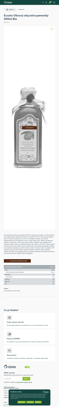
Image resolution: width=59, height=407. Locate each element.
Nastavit (38, 402)
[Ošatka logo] (8, 2)
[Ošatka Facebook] (26, 367)
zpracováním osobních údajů (24, 382)
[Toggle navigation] (54, 2)
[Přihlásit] (52, 29)
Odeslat (26, 378)
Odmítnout (30, 402)
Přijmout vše (22, 402)
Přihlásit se (46, 2)
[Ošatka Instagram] (28, 367)
